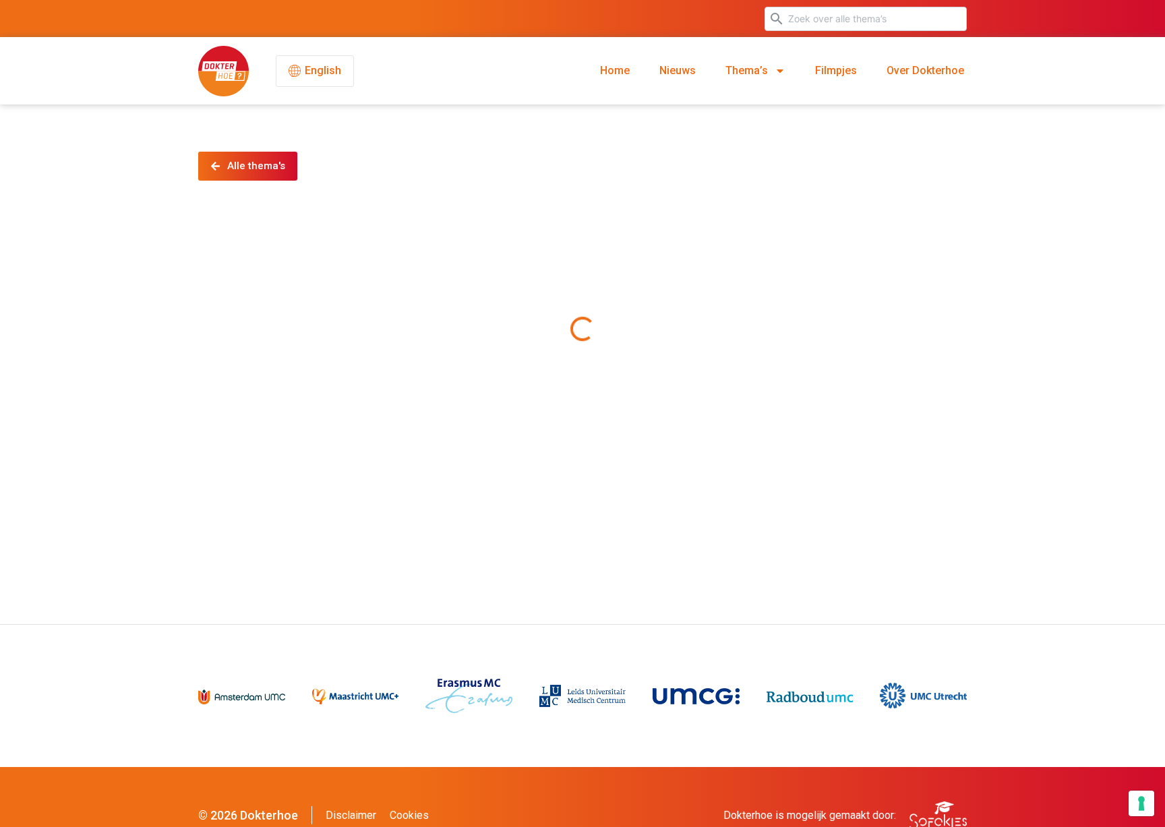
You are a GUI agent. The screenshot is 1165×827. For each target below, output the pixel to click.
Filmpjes (836, 70)
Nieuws (677, 70)
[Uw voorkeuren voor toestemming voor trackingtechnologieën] (1141, 803)
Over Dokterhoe (925, 70)
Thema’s (746, 70)
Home (615, 70)
